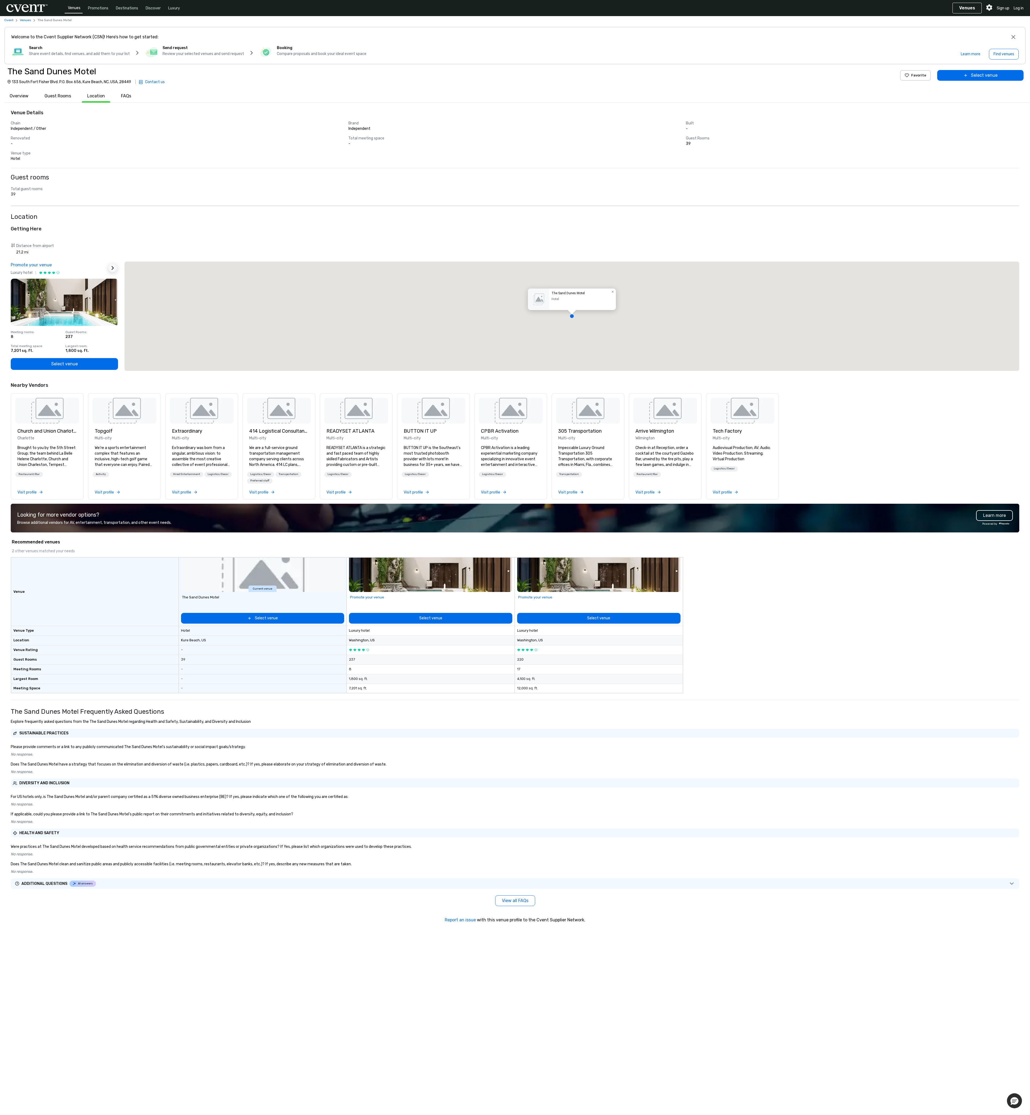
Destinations (127, 8)
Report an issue (460, 919)
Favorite (918, 75)
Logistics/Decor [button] (218, 474)
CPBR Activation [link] (499, 431)
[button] (571, 316)
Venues (74, 8)
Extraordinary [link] (187, 431)
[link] (47, 411)
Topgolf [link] (104, 431)
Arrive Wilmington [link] (654, 431)
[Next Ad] (112, 268)
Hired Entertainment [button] (186, 474)
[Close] (1013, 37)
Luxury (174, 8)
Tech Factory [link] (727, 431)
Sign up (1003, 8)
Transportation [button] (288, 474)
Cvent (8, 20)
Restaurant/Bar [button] (29, 474)
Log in (1019, 8)
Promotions (98, 8)
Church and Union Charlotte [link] (47, 431)
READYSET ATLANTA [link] (350, 431)
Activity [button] (101, 474)
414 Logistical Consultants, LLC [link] (279, 431)
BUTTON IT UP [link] (420, 431)
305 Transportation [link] (580, 431)
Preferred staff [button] (259, 480)
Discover (153, 8)
